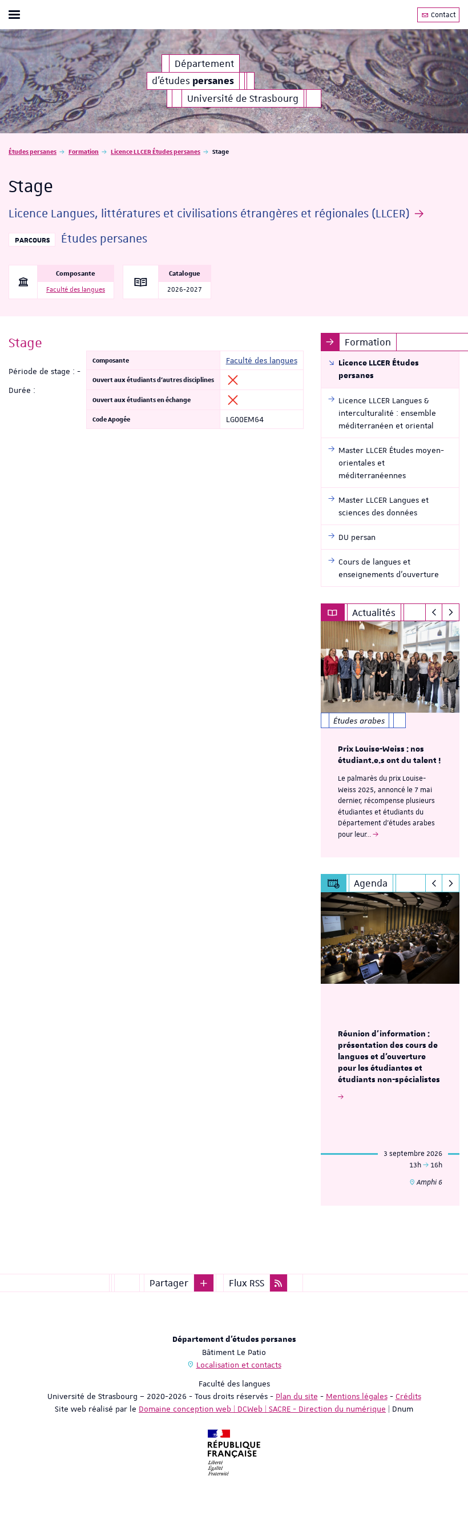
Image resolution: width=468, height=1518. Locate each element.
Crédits (408, 1396)
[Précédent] (434, 612)
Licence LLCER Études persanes (155, 151)
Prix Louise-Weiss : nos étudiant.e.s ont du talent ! (389, 755)
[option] (390, 739)
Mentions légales (357, 1396)
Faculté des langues (75, 289)
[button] (203, 1283)
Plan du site (297, 1396)
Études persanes (33, 151)
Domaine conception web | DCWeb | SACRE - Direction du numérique (262, 1409)
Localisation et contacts (238, 1365)
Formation (83, 151)
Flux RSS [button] (246, 1283)
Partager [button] (169, 1283)
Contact (442, 14)
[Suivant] (450, 612)
